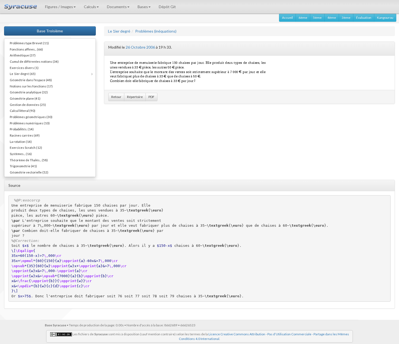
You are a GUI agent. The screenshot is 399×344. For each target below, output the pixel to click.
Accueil (287, 17)
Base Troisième (50, 31)
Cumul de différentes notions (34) (34, 61)
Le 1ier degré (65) (23, 73)
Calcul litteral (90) (22, 110)
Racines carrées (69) (25, 135)
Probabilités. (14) (22, 129)
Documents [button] (117, 6)
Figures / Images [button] (59, 6)
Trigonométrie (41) (23, 166)
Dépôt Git (167, 6)
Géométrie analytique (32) (29, 92)
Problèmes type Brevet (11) (29, 43)
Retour (116, 97)
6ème (303, 17)
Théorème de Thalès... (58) (29, 160)
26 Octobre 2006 (140, 47)
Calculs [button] (90, 6)
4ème (331, 17)
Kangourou (385, 17)
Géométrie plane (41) (25, 98)
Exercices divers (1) (24, 68)
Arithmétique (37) (23, 55)
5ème (317, 17)
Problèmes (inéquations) (155, 31)
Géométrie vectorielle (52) (29, 172)
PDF (151, 97)
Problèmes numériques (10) (30, 123)
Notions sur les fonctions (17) (31, 86)
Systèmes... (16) (21, 154)
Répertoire (135, 97)
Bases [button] (143, 6)
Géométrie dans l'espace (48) (31, 80)
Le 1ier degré (119, 31)
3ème (346, 17)
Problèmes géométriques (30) (31, 117)
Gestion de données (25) (28, 104)
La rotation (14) (21, 141)
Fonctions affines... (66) (26, 49)
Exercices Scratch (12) (26, 147)
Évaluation (363, 17)
